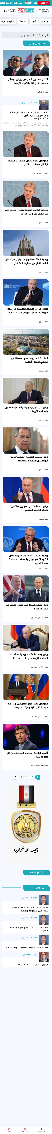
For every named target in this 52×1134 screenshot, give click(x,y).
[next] (15, 777)
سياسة (23, 21)
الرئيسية (41, 1131)
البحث (9, 1131)
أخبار (34, 21)
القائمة (25, 1131)
